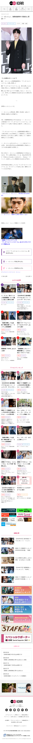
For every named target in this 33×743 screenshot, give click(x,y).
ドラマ (18, 23)
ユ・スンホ (4, 304)
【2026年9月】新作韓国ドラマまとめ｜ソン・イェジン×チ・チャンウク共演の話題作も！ (24, 297)
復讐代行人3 (9, 419)
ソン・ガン (27, 333)
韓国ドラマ (26, 308)
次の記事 (28, 276)
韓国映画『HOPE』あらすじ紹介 (8, 349)
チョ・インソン (5, 359)
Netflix (19, 331)
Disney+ (3, 470)
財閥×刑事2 (12, 331)
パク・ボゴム (25, 446)
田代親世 (29, 498)
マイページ (6, 716)
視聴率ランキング (5, 423)
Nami (19, 496)
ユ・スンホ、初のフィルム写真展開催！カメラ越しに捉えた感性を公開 (8, 297)
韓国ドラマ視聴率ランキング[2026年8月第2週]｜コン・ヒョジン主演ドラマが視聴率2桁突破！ (24, 385)
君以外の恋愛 (20, 308)
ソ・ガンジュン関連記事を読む (14, 261)
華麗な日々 (11, 422)
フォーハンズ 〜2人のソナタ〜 (24, 334)
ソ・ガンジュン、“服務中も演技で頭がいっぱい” (14, 214)
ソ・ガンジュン (17, 272)
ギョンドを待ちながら (6, 496)
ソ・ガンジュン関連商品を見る (14, 268)
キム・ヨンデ (11, 472)
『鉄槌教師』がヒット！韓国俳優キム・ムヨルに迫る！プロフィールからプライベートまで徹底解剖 (24, 351)
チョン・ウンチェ (5, 331)
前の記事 (5, 276)
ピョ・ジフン (26, 420)
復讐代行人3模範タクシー (7, 420)
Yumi (22, 496)
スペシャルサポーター (22, 498)
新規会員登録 (25, 714)
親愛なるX (4, 473)
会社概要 (7, 720)
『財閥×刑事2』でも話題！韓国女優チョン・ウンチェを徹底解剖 (8, 325)
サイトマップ (9, 725)
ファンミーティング (22, 422)
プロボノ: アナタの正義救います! (8, 498)
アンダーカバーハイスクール (7, 272)
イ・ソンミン (20, 419)
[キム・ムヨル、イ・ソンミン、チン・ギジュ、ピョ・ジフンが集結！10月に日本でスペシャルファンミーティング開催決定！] (24, 403)
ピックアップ (24, 494)
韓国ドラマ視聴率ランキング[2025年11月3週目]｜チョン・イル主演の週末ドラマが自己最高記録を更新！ (8, 412)
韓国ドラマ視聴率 (26, 393)
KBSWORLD (20, 470)
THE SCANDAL (21, 304)
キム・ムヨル (20, 357)
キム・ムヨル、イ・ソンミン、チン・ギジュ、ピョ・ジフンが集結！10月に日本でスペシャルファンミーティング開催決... (24, 412)
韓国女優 (3, 333)
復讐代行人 (4, 419)
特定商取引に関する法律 (16, 722)
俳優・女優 (24, 23)
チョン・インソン (27, 472)
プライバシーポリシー (15, 720)
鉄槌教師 (25, 357)
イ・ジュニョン (21, 333)
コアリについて (8, 714)
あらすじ (23, 331)
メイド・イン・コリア (6, 499)
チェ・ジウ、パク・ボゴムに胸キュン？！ (24, 438)
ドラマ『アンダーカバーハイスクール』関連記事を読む (17, 252)
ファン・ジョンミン (6, 360)
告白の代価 (4, 500)
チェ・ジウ (20, 446)
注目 (3, 329)
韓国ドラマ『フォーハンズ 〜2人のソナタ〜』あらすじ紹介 (24, 325)
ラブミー (13, 499)
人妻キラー (20, 393)
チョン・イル (20, 472)
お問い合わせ (14, 716)
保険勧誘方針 (25, 720)
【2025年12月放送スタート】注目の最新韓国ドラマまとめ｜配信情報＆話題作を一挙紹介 (8, 490)
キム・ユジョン (5, 472)
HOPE (3, 357)
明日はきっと (9, 500)
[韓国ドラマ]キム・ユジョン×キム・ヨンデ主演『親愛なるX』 (8, 464)
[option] (9, 687)
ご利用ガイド (17, 714)
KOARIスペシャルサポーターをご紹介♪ (24, 488)
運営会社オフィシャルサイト (20, 725)
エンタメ (4, 23)
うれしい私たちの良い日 (22, 392)
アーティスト (11, 23)
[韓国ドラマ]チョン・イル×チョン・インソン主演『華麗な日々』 (24, 464)
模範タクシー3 (5, 422)
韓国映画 (12, 360)
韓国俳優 (19, 359)
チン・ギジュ (20, 420)
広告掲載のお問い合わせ (23, 716)
